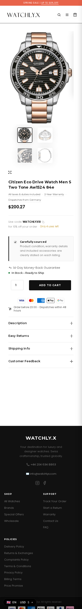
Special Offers (14, 514)
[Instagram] (37, 484)
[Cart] (75, 15)
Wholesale (11, 521)
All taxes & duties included (24, 195)
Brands (9, 508)
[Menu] (67, 15)
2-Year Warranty (54, 195)
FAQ (45, 527)
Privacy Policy (13, 573)
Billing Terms (12, 579)
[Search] (59, 15)
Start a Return (52, 508)
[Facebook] (44, 484)
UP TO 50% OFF (50, 2)
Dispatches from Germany (24, 200)
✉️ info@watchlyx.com (41, 474)
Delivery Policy (14, 547)
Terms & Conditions (17, 566)
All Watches (12, 501)
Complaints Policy (16, 560)
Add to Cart (50, 285)
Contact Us (50, 521)
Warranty (49, 514)
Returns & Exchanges (18, 553)
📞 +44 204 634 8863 (41, 464)
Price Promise (13, 586)
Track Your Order (54, 501)
